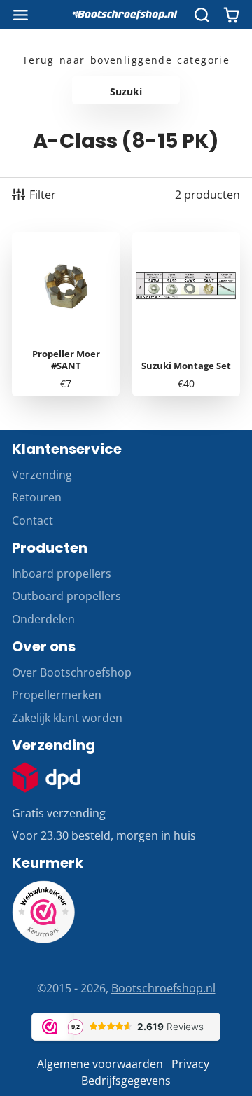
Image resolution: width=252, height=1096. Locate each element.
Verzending (42, 475)
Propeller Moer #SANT (66, 314)
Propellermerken (57, 694)
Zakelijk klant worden (67, 718)
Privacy (190, 1063)
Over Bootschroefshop (72, 672)
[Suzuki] (126, 90)
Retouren (37, 497)
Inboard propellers (61, 573)
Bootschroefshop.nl (163, 988)
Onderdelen (43, 619)
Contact (32, 520)
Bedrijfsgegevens (126, 1080)
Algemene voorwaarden (100, 1063)
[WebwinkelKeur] (43, 939)
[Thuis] (126, 15)
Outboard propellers (66, 596)
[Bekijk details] (46, 777)
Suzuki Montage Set (186, 314)
